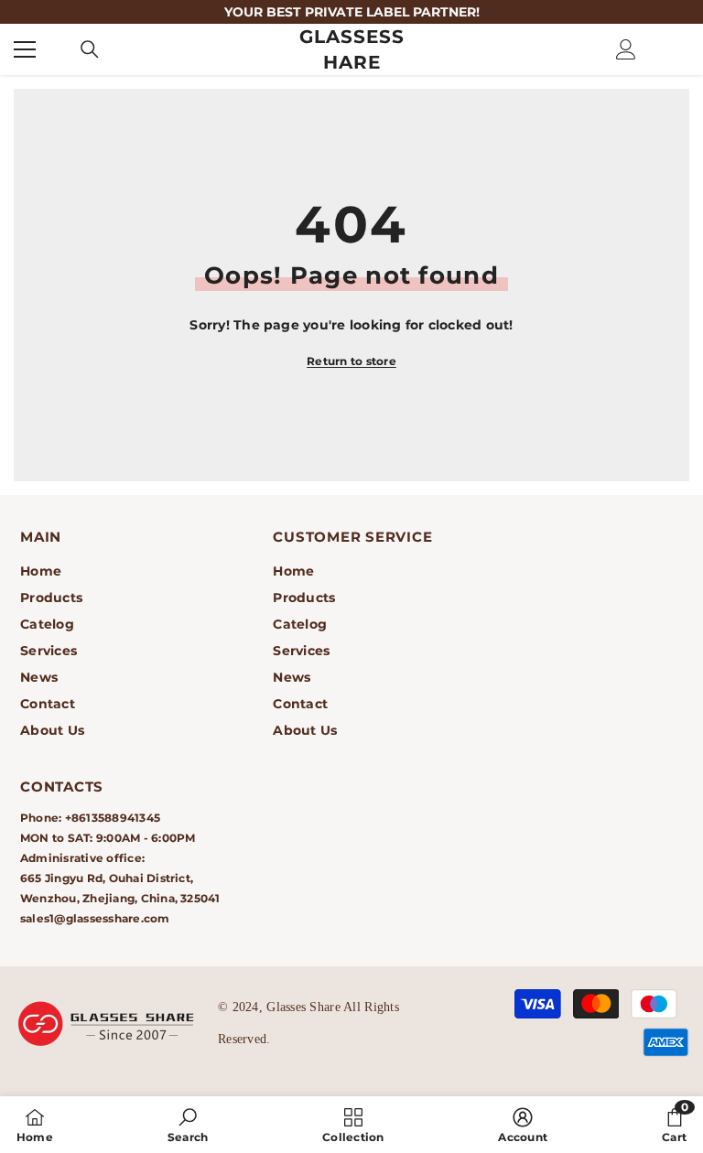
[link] (188, 1124)
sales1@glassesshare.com (95, 918)
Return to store (351, 361)
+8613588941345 (112, 817)
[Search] (90, 49)
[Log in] (626, 49)
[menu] (25, 49)
